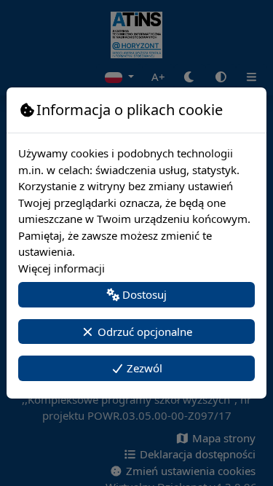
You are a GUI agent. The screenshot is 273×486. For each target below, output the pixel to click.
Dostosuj (143, 294)
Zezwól (143, 368)
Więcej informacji (61, 268)
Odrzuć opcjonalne (143, 331)
